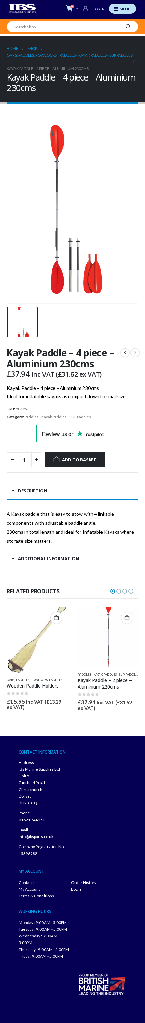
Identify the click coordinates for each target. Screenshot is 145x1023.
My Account (29, 889)
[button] (113, 591)
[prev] (125, 352)
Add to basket (79, 460)
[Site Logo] (22, 9)
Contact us (28, 882)
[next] (135, 352)
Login (76, 889)
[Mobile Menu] (122, 9)
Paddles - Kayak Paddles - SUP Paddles (58, 417)
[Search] (128, 26)
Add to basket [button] (56, 618)
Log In (99, 9)
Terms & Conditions (36, 895)
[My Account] (86, 8)
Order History (83, 882)
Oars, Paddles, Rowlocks (27, 680)
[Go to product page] (37, 640)
